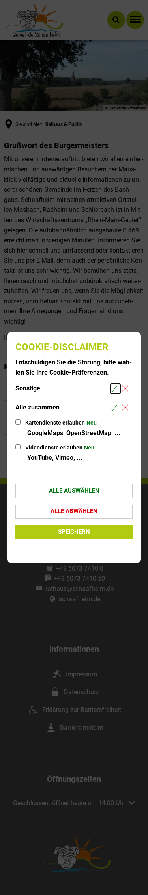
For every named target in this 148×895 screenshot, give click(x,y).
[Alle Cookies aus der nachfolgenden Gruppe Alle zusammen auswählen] (115, 408)
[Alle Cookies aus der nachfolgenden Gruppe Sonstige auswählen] (115, 389)
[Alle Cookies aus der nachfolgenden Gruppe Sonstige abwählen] (126, 389)
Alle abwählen (74, 511)
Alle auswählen (74, 490)
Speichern (74, 531)
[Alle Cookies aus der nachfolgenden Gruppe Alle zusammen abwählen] (126, 408)
